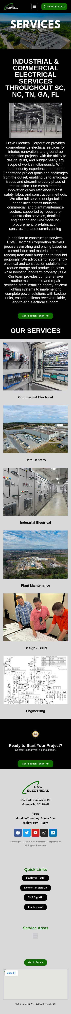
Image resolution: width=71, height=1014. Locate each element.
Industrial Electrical (35, 522)
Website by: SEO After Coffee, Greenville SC (35, 1004)
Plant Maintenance (35, 585)
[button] (34, 6)
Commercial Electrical (35, 397)
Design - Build (35, 648)
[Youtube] (35, 833)
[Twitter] (27, 833)
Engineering (35, 711)
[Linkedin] (53, 833)
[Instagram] (44, 833)
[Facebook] (18, 833)
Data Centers (35, 460)
